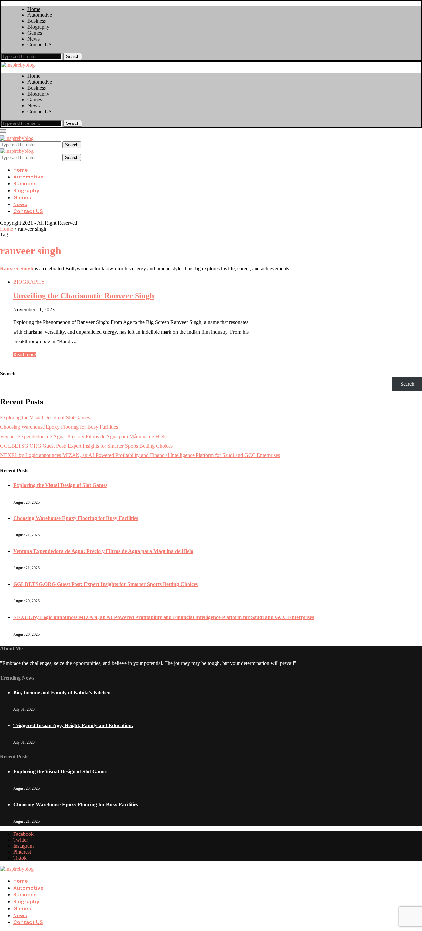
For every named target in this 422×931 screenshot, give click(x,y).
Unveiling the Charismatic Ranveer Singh (83, 295)
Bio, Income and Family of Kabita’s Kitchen (62, 692)
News (33, 38)
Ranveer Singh (16, 268)
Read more (24, 354)
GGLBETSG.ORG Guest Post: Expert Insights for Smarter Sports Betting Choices (86, 446)
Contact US (39, 44)
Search (72, 56)
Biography (38, 27)
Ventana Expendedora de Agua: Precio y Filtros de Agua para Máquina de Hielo (83, 436)
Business (36, 21)
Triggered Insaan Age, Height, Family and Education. (73, 725)
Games (34, 33)
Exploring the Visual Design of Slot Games (45, 417)
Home (33, 9)
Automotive (39, 15)
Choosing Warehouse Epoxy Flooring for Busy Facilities (59, 427)
